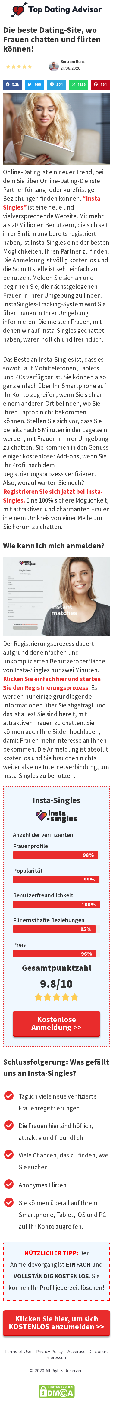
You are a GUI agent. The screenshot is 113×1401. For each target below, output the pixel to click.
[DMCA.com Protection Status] (57, 1391)
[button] (56, 1024)
